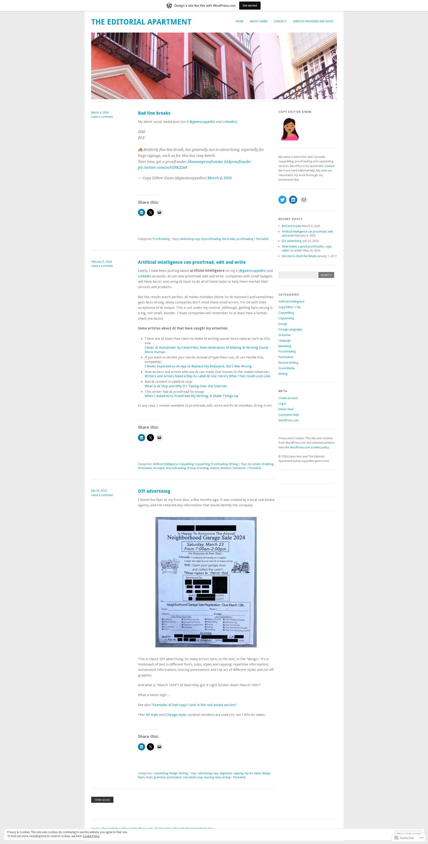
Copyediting (186, 464)
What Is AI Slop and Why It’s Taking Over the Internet (186, 386)
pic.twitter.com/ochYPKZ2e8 (162, 167)
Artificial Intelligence (165, 464)
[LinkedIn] (293, 200)
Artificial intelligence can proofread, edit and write (192, 262)
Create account (288, 398)
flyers (141, 777)
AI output (159, 468)
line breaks (228, 239)
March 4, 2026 (219, 178)
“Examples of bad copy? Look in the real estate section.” (194, 705)
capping (238, 773)
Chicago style (175, 715)
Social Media (286, 368)
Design (173, 773)
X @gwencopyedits (201, 122)
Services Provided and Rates (313, 21)
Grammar (284, 335)
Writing (233, 464)
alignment (226, 773)
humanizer (239, 468)
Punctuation (285, 357)
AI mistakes (145, 468)
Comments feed (288, 414)
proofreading (245, 239)
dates (257, 773)
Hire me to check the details (299, 256)
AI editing (267, 464)
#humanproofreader (205, 161)
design (266, 773)
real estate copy (193, 777)
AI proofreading (211, 239)
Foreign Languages (290, 329)
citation (214, 468)
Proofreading (161, 239)
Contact (280, 21)
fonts (149, 777)
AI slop (191, 468)
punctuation (174, 777)
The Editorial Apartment (141, 22)
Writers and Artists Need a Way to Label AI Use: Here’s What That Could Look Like (207, 376)
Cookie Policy (91, 836)
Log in (282, 403)
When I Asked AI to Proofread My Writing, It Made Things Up (191, 396)
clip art (248, 773)
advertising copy (190, 239)
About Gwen (259, 21)
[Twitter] (282, 200)
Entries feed (286, 409)
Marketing (284, 346)
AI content (254, 464)
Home (239, 21)
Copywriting (202, 464)
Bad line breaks (154, 113)
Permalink (262, 239)
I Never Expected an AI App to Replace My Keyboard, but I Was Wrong (198, 366)
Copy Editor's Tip (289, 307)
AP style (152, 715)
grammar (160, 777)
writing (226, 777)
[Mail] (304, 200)
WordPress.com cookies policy (309, 447)
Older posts (102, 799)
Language (284, 340)
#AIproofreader (237, 161)
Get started (250, 5)
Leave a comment (102, 116)
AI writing (202, 468)
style (217, 777)
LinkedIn (229, 122)
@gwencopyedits (252, 271)
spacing (209, 777)
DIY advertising (154, 491)
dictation (225, 468)
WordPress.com (288, 420)
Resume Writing (288, 362)
